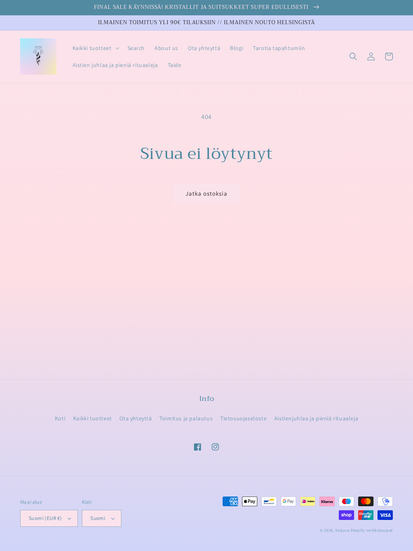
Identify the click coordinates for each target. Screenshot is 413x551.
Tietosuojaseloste (243, 418)
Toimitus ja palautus (186, 418)
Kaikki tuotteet (92, 418)
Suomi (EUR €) (45, 518)
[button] (95, 48)
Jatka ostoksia (206, 193)
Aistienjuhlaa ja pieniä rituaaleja (316, 418)
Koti (60, 418)
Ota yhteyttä (135, 418)
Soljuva (342, 530)
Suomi (97, 518)
